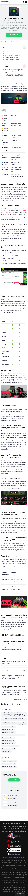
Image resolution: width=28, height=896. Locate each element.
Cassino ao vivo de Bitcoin (8, 727)
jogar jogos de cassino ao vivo (15, 84)
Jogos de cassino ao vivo (16, 823)
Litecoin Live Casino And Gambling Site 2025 (13, 735)
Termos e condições (19, 830)
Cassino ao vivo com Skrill (8, 748)
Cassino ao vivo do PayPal (8, 743)
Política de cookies (21, 828)
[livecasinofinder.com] (6, 1)
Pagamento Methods (8, 825)
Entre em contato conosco (20, 831)
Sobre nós (4, 826)
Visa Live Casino (6, 751)
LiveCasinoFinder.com (5, 41)
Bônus (24, 823)
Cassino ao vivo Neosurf (8, 737)
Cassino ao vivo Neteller (8, 740)
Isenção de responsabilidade (9, 828)
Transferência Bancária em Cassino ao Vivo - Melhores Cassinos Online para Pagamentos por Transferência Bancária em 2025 (14, 714)
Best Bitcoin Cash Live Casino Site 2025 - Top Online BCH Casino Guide (14, 719)
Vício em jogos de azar (7, 831)
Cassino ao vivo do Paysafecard (10, 746)
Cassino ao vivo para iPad (8, 764)
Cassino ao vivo (6, 823)
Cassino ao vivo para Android (9, 761)
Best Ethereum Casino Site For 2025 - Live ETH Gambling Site (14, 723)
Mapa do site (11, 826)
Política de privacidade (20, 826)
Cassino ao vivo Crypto (7, 729)
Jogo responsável (8, 830)
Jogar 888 (13, 35)
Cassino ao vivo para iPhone (9, 766)
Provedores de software (19, 825)
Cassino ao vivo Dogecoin (8, 732)
